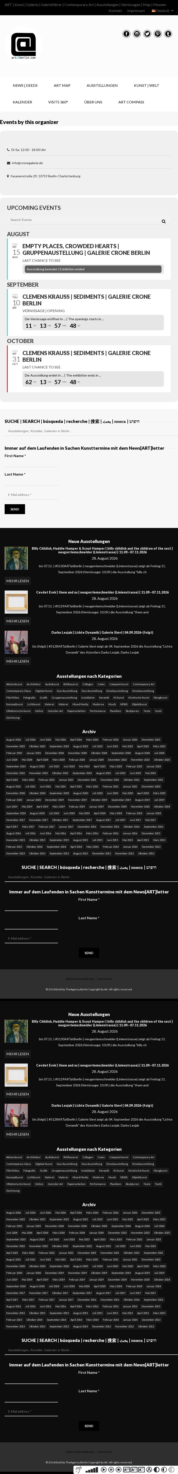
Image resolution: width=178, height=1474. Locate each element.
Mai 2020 (127, 793)
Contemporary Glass (18, 690)
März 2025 (159, 746)
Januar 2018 (153, 813)
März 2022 (28, 779)
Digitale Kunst (43, 690)
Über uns (93, 102)
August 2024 (142, 752)
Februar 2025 (14, 752)
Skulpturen (132, 710)
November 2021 (110, 779)
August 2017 (103, 819)
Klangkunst (160, 697)
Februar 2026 (110, 739)
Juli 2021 (30, 786)
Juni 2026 (45, 739)
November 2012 (124, 853)
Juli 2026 (30, 739)
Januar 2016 (130, 833)
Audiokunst (52, 684)
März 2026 (92, 739)
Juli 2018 (54, 813)
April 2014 (76, 846)
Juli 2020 (97, 793)
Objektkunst (139, 704)
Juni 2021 (45, 786)
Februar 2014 (111, 846)
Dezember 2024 (54, 752)
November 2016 (110, 826)
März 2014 (92, 846)
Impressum (136, 10)
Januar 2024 (96, 759)
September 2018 (15, 813)
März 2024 (59, 759)
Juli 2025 (97, 746)
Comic (101, 684)
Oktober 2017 (60, 819)
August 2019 (142, 799)
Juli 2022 (120, 773)
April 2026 (76, 739)
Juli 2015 (97, 839)
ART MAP (62, 85)
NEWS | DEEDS (25, 85)
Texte (146, 710)
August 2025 (80, 746)
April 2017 (12, 826)
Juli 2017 (120, 819)
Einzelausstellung (117, 690)
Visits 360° (58, 102)
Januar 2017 (66, 826)
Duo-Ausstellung (67, 690)
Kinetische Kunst (138, 697)
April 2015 (143, 839)
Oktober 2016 (132, 826)
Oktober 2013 (37, 853)
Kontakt (115, 10)
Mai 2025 (127, 746)
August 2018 (37, 813)
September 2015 (59, 839)
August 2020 (80, 793)
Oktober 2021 (132, 779)
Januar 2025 (33, 752)
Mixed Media (80, 704)
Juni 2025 (112, 746)
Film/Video (12, 697)
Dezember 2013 (151, 846)
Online (39, 710)
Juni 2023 (69, 766)
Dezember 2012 (101, 853)
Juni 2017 (135, 819)
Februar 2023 (134, 766)
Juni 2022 (135, 773)
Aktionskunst (14, 684)
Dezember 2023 (117, 759)
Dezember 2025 (151, 739)
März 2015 (159, 839)
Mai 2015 (127, 839)
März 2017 (28, 826)
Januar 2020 (33, 799)
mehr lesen (17, 581)
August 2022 (103, 773)
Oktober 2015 (37, 839)
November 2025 (15, 746)
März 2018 (116, 813)
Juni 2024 (11, 759)
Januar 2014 (130, 846)
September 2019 (121, 799)
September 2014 (56, 846)
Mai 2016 (60, 833)
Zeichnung (12, 717)
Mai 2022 (150, 773)
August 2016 (13, 833)
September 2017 (82, 819)
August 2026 (13, 739)
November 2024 (77, 752)
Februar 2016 (110, 833)
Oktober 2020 (37, 793)
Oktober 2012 (146, 853)
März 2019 (59, 806)
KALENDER (22, 102)
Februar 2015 (14, 846)
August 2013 (80, 853)
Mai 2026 (60, 739)
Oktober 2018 (162, 806)
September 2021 (153, 779)
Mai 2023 (84, 766)
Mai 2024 (27, 759)
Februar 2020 (14, 799)
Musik (112, 704)
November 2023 (140, 759)
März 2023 (116, 766)
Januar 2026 (130, 739)
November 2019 (77, 799)
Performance (98, 710)
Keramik (104, 697)
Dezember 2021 (87, 779)
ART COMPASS (131, 102)
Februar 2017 (46, 826)
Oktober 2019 (99, 799)
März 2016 (92, 833)
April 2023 (99, 766)
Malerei (49, 704)
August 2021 (13, 786)
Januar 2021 (130, 786)
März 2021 (92, 786)
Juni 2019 (11, 806)
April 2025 (143, 746)
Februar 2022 (46, 779)
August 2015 (80, 839)
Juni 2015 (112, 839)
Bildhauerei (71, 684)
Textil (158, 710)
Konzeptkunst (14, 704)
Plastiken (115, 710)
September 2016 (153, 826)
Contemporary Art (143, 684)
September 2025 (59, 746)
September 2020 (59, 793)
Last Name (89, 918)
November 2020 (15, 793)
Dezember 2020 (151, 786)
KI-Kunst (119, 697)
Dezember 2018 (117, 806)
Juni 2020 (112, 793)
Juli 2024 (159, 752)
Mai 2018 (84, 813)
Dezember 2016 (87, 826)
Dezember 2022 (15, 773)
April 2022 (12, 779)
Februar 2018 (134, 813)
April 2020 (143, 793)
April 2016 (76, 833)
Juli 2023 (54, 766)
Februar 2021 (110, 786)
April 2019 (42, 806)
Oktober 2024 (99, 752)
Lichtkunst (33, 704)
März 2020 (159, 793)
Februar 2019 (77, 806)
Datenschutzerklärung (80, 978)
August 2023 (37, 766)
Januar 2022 (66, 779)
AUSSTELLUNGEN (102, 85)
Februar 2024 (77, 759)
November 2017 (38, 819)
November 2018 (140, 806)
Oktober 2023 (162, 759)
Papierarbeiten (76, 710)
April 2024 (42, 759)
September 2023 (15, 766)
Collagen (88, 684)
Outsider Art (55, 710)
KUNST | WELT (146, 85)
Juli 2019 (159, 799)
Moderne (98, 704)
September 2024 (121, 752)
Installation (88, 697)
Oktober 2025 (37, 746)
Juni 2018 (69, 813)
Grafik (43, 697)
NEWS (123, 704)
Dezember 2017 (15, 819)
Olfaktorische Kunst (18, 710)
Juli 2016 (30, 833)
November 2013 (15, 853)
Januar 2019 (96, 806)
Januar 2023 (153, 766)
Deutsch (163, 10)
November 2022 (38, 773)
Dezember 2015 (151, 833)
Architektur (34, 684)
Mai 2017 (150, 819)
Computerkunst (118, 684)
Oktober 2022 (60, 773)
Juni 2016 (45, 833)
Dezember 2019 (54, 799)
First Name (89, 899)
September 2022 (82, 773)
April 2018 (99, 813)
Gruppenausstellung (64, 697)
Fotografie (29, 697)
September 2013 (59, 853)
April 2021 (76, 786)
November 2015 (15, 839)
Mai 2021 (60, 786)
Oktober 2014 (34, 846)
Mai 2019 (27, 806)
